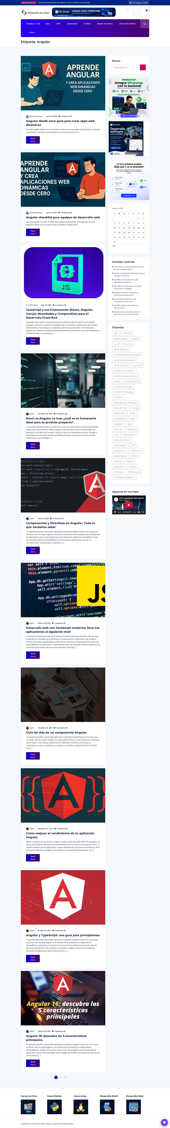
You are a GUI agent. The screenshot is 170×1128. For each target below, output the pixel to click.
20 (129, 232)
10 (115, 228)
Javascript (72, 23)
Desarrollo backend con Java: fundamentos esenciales (125, 300)
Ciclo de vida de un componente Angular (56, 732)
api (115, 344)
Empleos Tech (33, 23)
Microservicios (129, 434)
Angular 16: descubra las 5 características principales (56, 1038)
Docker (132, 413)
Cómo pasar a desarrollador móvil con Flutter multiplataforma (129, 268)
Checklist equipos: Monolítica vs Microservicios (126, 306)
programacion (120, 450)
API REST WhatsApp (123, 392)
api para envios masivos (124, 370)
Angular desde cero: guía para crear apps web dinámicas (60, 123)
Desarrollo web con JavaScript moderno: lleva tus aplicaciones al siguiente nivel (62, 629)
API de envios (127, 344)
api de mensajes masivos (124, 360)
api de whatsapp (121, 365)
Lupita (31, 414)
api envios (137, 365)
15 (139, 228)
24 (115, 237)
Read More (33, 139)
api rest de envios (132, 381)
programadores (120, 456)
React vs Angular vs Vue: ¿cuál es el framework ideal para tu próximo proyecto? (61, 420)
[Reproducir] (115, 512)
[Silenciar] (139, 512)
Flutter (132, 418)
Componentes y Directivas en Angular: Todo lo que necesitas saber (60, 525)
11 (119, 228)
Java (47, 23)
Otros (32, 32)
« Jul (113, 246)
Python (87, 23)
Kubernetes (132, 429)
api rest (117, 381)
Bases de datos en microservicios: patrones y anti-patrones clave (127, 313)
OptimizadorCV (120, 445)
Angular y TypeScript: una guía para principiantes (63, 935)
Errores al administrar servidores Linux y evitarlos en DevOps (129, 274)
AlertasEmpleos (121, 339)
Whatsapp (118, 472)
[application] (129, 504)
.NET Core (127, 333)
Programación (136, 450)
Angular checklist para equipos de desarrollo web (63, 217)
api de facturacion (121, 349)
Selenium (118, 461)
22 (139, 232)
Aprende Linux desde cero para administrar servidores (126, 281)
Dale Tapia (33, 305)
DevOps (135, 408)
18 (119, 232)
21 (134, 232)
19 (124, 232)
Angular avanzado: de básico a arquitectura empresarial (126, 293)
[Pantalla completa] (143, 512)
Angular (135, 339)
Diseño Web (119, 413)
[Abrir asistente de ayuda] (164, 1122)
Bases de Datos (105, 23)
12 (124, 228)
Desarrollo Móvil (127, 23)
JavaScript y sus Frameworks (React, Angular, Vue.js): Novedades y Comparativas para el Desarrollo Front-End (59, 313)
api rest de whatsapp (123, 386)
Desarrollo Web (120, 408)
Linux (116, 434)
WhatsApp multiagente (124, 477)
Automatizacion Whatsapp (125, 402)
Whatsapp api (134, 472)
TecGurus (132, 466)
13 (129, 228)
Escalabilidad (119, 418)
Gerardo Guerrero (36, 116)
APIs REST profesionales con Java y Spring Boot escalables (63, 3)
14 (134, 228)
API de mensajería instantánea (127, 354)
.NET (58, 23)
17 (115, 232)
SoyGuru (130, 461)
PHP (134, 445)
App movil (118, 397)
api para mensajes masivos (125, 376)
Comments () (66, 116)
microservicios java (122, 440)
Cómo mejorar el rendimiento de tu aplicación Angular (60, 835)
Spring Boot (119, 466)
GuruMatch (118, 424)
